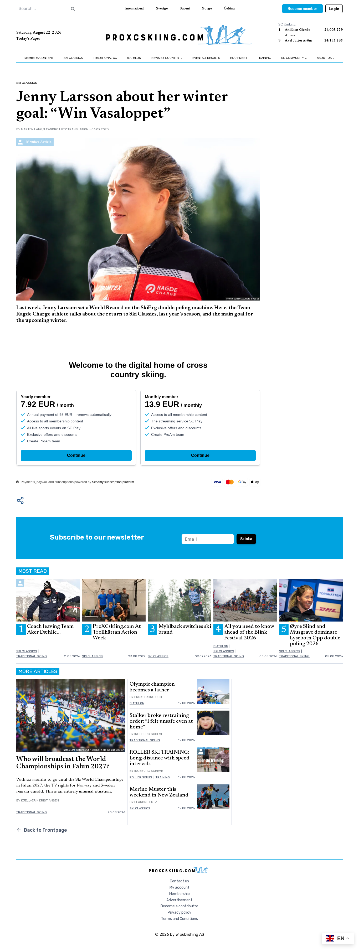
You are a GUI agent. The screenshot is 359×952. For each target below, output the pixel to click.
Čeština (229, 8)
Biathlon (134, 57)
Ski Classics (73, 57)
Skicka (246, 539)
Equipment (238, 57)
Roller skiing (141, 777)
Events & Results (206, 57)
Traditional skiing (31, 656)
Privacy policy (179, 912)
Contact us (179, 881)
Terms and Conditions (179, 919)
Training (264, 57)
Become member (302, 9)
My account (179, 887)
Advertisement (179, 900)
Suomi (185, 8)
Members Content (39, 57)
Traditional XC (105, 57)
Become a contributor (179, 906)
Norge (207, 8)
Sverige (162, 8)
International (134, 8)
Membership (179, 894)
